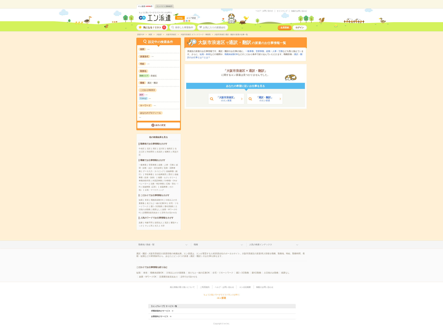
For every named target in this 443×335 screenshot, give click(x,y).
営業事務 (152, 165)
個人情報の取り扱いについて (182, 287)
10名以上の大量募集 (175, 273)
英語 (166, 223)
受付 (170, 174)
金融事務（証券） (150, 187)
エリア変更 (191, 18)
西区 (155, 149)
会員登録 (285, 27)
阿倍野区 (150, 152)
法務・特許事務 (157, 184)
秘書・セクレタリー (166, 177)
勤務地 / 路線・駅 (146, 244)
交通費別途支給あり (150, 213)
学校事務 (148, 174)
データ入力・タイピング (153, 171)
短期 (141, 200)
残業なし (156, 209)
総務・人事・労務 (166, 165)
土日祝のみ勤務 (271, 273)
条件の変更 (160, 125)
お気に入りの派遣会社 (214, 27)
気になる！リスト (154, 27)
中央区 (141, 149)
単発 (147, 200)
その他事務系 (160, 174)
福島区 (170, 149)
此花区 (159, 152)
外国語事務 (157, 181)
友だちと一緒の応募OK (157, 203)
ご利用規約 (205, 287)
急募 (141, 223)
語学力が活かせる (169, 213)
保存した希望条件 (184, 27)
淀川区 (162, 149)
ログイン (300, 27)
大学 (163, 226)
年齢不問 (148, 223)
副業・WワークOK (147, 277)
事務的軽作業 (144, 181)
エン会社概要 (245, 287)
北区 (149, 149)
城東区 (167, 152)
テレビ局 (148, 226)
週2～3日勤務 (156, 206)
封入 (157, 226)
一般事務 (142, 165)
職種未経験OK (157, 200)
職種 (196, 244)
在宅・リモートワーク (223, 273)
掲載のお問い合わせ (299, 11)
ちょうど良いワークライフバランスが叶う (155, 12)
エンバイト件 (164, 6)
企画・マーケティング (154, 190)
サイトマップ (282, 11)
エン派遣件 (145, 6)
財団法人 (158, 223)
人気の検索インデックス (260, 244)
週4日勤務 (168, 206)
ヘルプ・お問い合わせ (264, 11)
